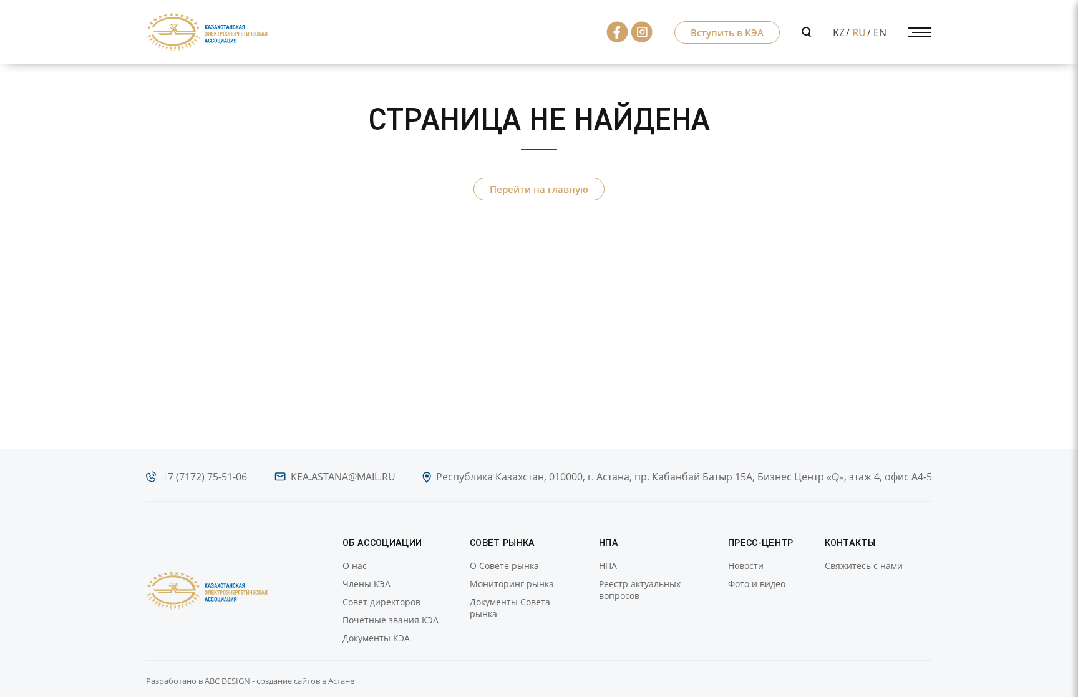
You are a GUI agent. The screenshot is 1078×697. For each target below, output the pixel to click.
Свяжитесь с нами (864, 566)
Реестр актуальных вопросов (640, 590)
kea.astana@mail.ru (343, 477)
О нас (354, 566)
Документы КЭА (376, 638)
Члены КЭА (366, 584)
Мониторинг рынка (512, 584)
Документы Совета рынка (510, 608)
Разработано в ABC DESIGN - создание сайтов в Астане (250, 680)
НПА (608, 566)
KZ (839, 32)
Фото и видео (756, 584)
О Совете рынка (504, 566)
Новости (746, 566)
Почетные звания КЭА (390, 620)
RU (859, 32)
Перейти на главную (539, 189)
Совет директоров (381, 602)
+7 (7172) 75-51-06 (204, 477)
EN (879, 32)
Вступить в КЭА (727, 32)
